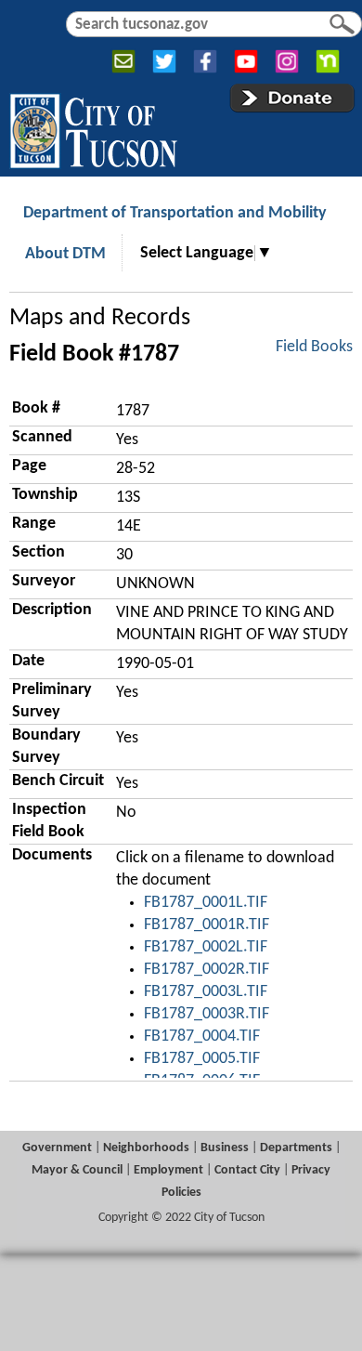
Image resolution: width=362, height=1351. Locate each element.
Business (224, 1148)
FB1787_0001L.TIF (205, 903)
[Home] (93, 127)
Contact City (247, 1170)
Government (57, 1148)
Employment (168, 1170)
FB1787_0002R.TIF (206, 969)
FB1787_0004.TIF (202, 1036)
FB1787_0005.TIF (202, 1059)
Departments (296, 1148)
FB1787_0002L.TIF (205, 947)
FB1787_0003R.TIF (206, 1014)
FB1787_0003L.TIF (205, 992)
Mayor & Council (77, 1170)
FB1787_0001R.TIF (206, 925)
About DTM (65, 254)
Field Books (314, 347)
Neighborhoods (146, 1148)
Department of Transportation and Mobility (175, 213)
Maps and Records (99, 318)
